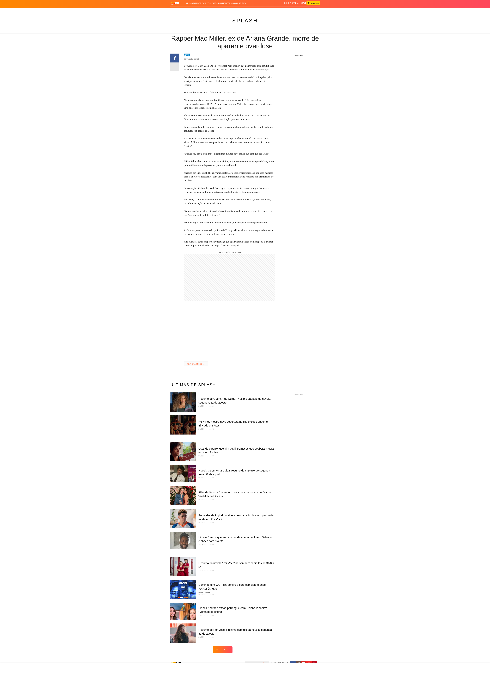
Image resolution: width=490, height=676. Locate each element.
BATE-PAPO (201, 3)
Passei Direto (224, 3)
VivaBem (264, 10)
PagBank (234, 3)
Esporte (239, 10)
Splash (247, 10)
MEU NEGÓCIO (212, 3)
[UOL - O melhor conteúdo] (174, 3)
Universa (255, 10)
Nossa (290, 10)
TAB (295, 10)
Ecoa (274, 10)
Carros (216, 10)
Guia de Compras (316, 10)
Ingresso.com (191, 3)
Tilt (270, 10)
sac (285, 3)
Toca (305, 10)
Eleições (190, 10)
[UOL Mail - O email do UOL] (292, 3)
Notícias (199, 10)
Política (208, 10)
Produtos (175, 10)
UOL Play (242, 3)
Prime (300, 10)
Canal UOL (282, 10)
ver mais (220, 650)
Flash (183, 10)
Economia (224, 10)
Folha (232, 10)
